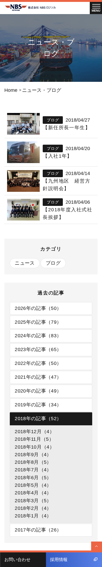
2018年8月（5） (33, 462)
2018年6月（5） (33, 477)
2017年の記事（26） (38, 530)
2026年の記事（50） (38, 308)
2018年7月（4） (33, 469)
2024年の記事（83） (38, 335)
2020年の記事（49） (38, 391)
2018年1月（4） (33, 516)
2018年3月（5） (33, 500)
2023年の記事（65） (38, 349)
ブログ (53, 263)
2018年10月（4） (34, 447)
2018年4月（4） (33, 492)
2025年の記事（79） (38, 322)
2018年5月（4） (33, 485)
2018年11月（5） (34, 439)
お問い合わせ (17, 559)
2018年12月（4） (34, 431)
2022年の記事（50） (38, 363)
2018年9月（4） (33, 454)
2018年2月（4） (33, 508)
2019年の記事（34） (38, 404)
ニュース (25, 263)
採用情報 (58, 559)
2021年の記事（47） (38, 377)
